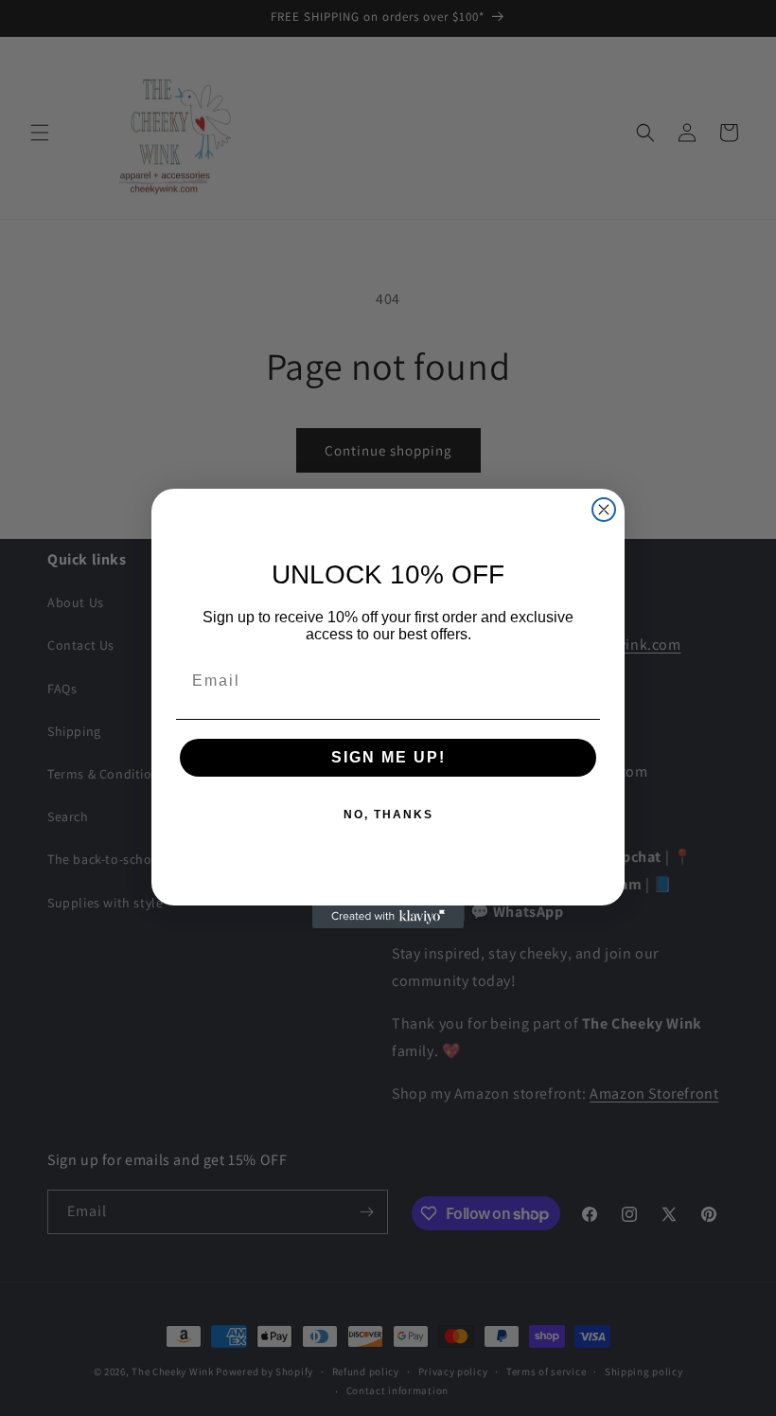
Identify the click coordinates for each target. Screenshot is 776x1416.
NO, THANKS (388, 814)
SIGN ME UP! (388, 757)
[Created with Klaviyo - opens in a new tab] (388, 916)
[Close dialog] (603, 509)
